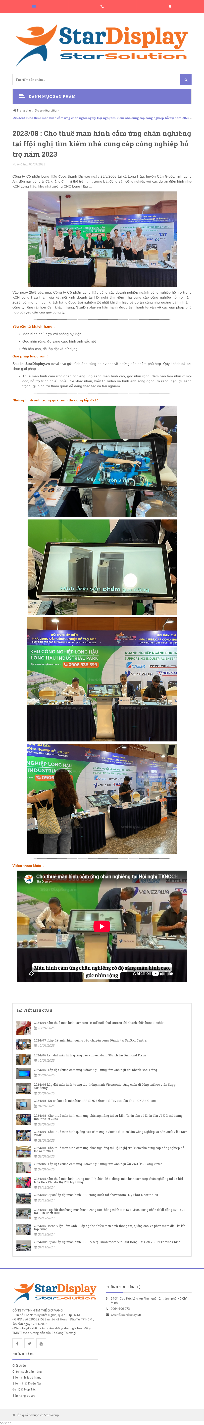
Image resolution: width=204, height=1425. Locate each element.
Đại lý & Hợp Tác (24, 1389)
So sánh (5, 1423)
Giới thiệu (19, 1365)
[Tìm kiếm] (186, 79)
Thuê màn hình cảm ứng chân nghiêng (53, 376)
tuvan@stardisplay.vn (126, 1314)
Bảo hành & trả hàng (27, 1377)
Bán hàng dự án (23, 1395)
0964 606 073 (120, 1309)
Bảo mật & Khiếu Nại (27, 1383)
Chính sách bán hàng (27, 1371)
